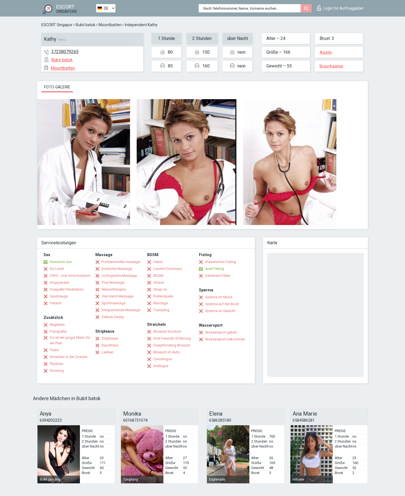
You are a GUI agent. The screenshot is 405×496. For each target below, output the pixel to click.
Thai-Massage (113, 282)
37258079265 (65, 51)
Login (343, 8)
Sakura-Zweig (113, 317)
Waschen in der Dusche (68, 357)
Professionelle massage (121, 262)
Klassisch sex (61, 262)
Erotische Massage (117, 269)
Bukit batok (85, 25)
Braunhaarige (331, 66)
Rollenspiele (163, 296)
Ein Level (57, 269)
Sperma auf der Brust (222, 304)
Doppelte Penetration (66, 289)
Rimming (57, 370)
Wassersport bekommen (225, 339)
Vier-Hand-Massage (117, 296)
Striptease (110, 338)
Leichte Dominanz (167, 269)
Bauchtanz (110, 345)
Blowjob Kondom (167, 331)
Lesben (108, 352)
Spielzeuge (59, 296)
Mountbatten (110, 25)
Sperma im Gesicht (220, 311)
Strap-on (160, 289)
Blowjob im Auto (166, 352)
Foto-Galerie (57, 87)
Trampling (161, 310)
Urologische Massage (119, 275)
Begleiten (57, 324)
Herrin (158, 262)
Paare (54, 350)
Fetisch (55, 303)
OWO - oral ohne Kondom (70, 275)
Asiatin (326, 52)
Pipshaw (56, 364)
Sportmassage (113, 303)
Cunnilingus (162, 359)
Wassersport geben (221, 332)
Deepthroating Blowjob (171, 345)
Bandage (160, 303)
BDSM (158, 275)
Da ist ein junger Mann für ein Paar (70, 340)
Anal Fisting (214, 269)
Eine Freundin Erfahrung (172, 338)
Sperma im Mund (218, 297)
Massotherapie (114, 289)
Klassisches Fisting (220, 262)
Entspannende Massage (121, 310)
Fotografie (58, 331)
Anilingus (160, 366)
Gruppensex (59, 282)
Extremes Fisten (217, 275)
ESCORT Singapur (56, 25)
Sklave (158, 282)
